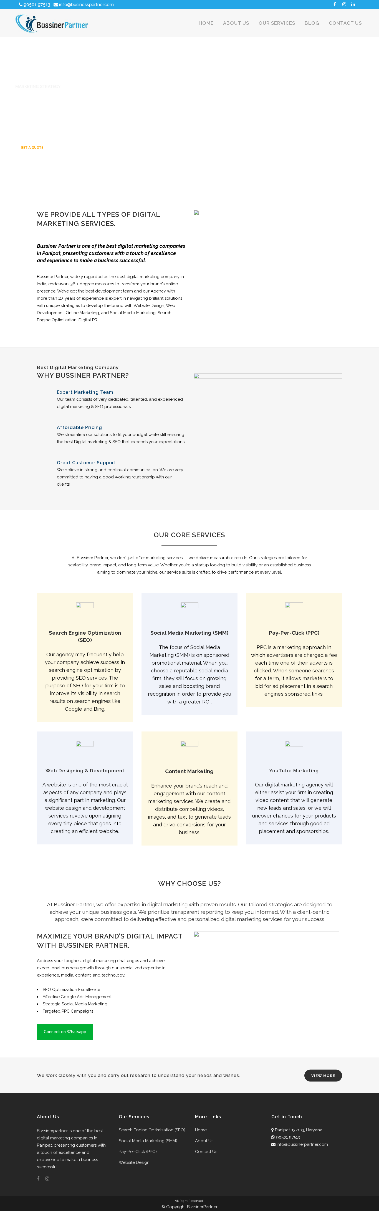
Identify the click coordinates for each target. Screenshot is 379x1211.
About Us (204, 1140)
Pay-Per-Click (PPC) (138, 1151)
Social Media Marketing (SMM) (148, 1140)
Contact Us (206, 1151)
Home (201, 1129)
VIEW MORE (323, 1076)
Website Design (134, 1162)
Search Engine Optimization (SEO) (152, 1129)
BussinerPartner (202, 1206)
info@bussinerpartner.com (302, 1144)
